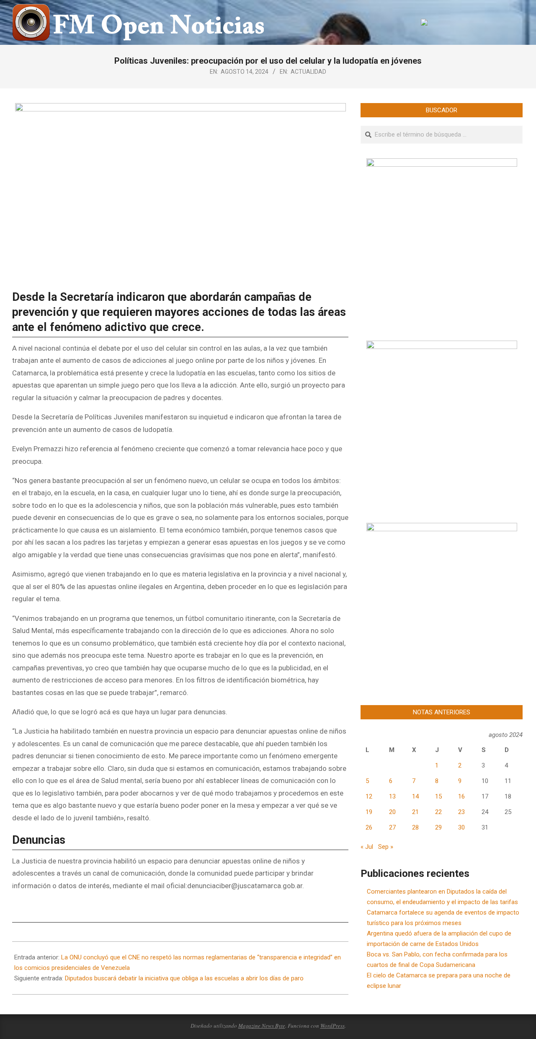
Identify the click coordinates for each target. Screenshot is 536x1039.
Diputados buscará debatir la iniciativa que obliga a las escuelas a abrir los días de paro (184, 978)
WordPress (332, 1025)
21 (415, 812)
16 (461, 796)
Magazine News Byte (261, 1025)
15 (438, 796)
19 (369, 812)
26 (369, 827)
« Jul (367, 846)
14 (415, 796)
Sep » (385, 846)
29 (438, 827)
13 (392, 796)
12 (369, 796)
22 (438, 812)
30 (461, 827)
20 (392, 812)
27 (392, 827)
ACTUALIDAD (308, 71)
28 (415, 827)
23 (461, 812)
